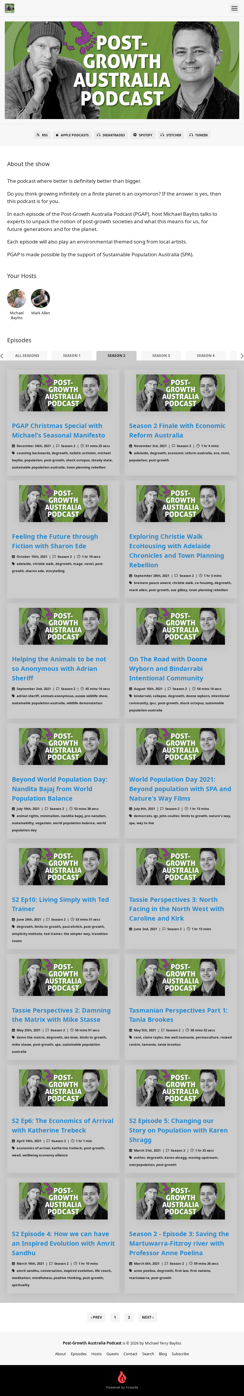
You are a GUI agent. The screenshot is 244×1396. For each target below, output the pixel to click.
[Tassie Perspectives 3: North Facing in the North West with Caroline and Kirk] (180, 866)
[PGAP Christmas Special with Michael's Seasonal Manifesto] (63, 392)
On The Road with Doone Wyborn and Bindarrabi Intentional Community (168, 668)
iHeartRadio (114, 135)
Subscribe (180, 1353)
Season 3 (161, 355)
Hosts (96, 1353)
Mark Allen (40, 312)
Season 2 (116, 355)
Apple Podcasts (75, 135)
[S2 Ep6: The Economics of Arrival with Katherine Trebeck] (63, 1087)
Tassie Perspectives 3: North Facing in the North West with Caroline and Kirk (176, 909)
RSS (45, 135)
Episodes (79, 1353)
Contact (130, 1353)
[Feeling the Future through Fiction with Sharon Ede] (63, 503)
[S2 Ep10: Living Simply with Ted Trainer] (63, 866)
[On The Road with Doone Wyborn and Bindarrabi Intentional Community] (180, 626)
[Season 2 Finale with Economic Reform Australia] (180, 392)
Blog (163, 1353)
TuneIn (201, 135)
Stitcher (173, 135)
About (60, 1353)
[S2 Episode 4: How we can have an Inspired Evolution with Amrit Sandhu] (63, 1201)
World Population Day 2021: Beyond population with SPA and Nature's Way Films (180, 788)
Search (148, 1353)
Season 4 (206, 355)
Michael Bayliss (17, 315)
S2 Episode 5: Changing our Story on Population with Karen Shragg (178, 1130)
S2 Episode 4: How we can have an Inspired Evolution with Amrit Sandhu (63, 1243)
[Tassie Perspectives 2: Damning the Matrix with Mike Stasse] (63, 977)
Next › (148, 1317)
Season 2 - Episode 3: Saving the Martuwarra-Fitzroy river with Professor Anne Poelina (179, 1243)
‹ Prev (96, 1317)
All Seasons (27, 355)
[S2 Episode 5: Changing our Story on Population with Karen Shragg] (180, 1087)
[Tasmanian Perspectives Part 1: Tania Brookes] (180, 977)
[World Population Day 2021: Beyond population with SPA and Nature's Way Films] (180, 746)
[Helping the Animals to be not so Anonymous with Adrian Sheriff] (63, 626)
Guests (113, 1353)
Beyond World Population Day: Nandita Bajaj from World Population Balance (59, 788)
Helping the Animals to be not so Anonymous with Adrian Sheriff (59, 668)
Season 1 (72, 355)
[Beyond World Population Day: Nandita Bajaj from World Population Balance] (63, 746)
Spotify (145, 135)
